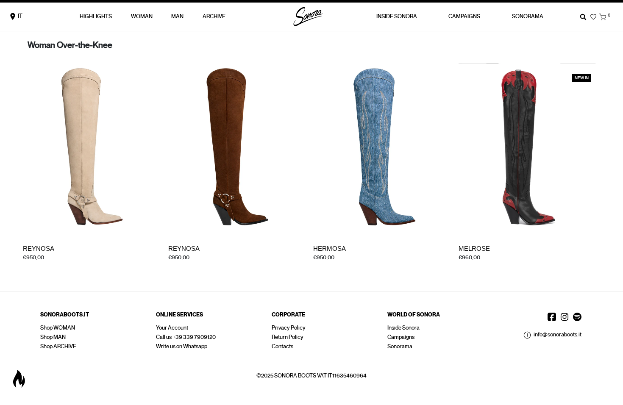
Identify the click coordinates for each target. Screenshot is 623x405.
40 (367, 265)
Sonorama (527, 16)
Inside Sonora (396, 16)
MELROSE (474, 248)
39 (64, 265)
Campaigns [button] (464, 16)
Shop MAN (53, 337)
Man (177, 16)
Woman (142, 16)
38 (52, 265)
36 (27, 265)
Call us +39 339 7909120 (186, 337)
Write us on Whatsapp (181, 346)
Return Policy (287, 337)
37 (39, 265)
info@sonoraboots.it (557, 334)
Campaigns (400, 337)
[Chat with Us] (19, 378)
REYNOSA (38, 248)
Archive (214, 16)
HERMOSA (329, 248)
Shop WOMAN (57, 327)
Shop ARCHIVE (58, 346)
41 (76, 265)
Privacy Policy (289, 327)
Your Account (172, 327)
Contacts (282, 346)
